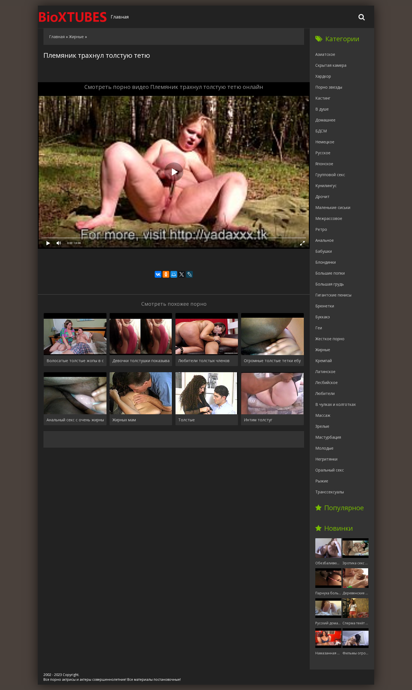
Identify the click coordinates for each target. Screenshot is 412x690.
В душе (322, 109)
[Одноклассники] (166, 274)
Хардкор (323, 76)
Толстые (186, 419)
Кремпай (323, 360)
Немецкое (324, 141)
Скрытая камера (330, 65)
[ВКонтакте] (158, 274)
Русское (322, 152)
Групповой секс (330, 174)
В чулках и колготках (335, 404)
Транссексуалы (329, 492)
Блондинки (325, 262)
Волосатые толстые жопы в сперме (75, 360)
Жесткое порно (329, 338)
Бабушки (323, 251)
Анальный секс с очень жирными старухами (75, 419)
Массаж (322, 415)
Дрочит (322, 196)
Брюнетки (324, 306)
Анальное (324, 240)
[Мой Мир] (173, 274)
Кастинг (322, 98)
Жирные (322, 349)
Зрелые (322, 426)
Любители (325, 393)
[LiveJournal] (189, 274)
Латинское (325, 371)
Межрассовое (328, 218)
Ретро (321, 229)
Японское (324, 163)
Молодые (324, 448)
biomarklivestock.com (73, 17)
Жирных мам (124, 419)
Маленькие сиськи (332, 207)
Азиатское (325, 54)
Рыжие (321, 481)
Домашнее (325, 120)
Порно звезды (328, 87)
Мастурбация (328, 437)
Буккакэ (322, 316)
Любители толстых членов (204, 360)
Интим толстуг (258, 419)
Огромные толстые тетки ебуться (272, 360)
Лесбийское (326, 382)
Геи (318, 327)
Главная (120, 17)
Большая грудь (329, 284)
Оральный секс (329, 470)
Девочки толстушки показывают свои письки (141, 360)
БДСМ (321, 131)
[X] (181, 274)
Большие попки (330, 273)
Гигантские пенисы (333, 295)
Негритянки (326, 459)
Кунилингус (326, 185)
